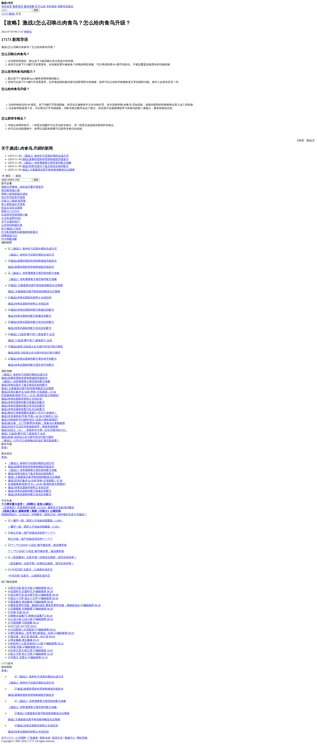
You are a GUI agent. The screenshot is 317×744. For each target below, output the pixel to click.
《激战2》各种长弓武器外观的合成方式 (45, 155)
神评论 (28, 31)
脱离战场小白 (9, 235)
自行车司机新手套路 (13, 197)
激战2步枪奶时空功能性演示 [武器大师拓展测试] (29, 419)
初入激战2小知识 (11, 228)
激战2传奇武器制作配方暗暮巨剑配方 (23, 402)
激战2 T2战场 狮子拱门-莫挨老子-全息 (23, 433)
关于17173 (7, 737)
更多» (4, 447)
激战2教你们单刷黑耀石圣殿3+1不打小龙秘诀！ (29, 412)
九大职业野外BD (11, 218)
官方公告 (40, 6)
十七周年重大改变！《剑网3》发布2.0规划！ (27, 504)
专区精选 (51, 6)
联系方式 (57, 737)
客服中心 (70, 737)
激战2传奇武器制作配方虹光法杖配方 (23, 409)
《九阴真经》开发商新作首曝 (18, 507)
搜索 (36, 10)
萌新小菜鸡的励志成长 (14, 193)
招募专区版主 (65, 6)
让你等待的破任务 (11, 225)
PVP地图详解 (9, 239)
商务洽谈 (45, 737)
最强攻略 (29, 6)
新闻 (18, 176)
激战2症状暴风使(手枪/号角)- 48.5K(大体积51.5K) (29, 416)
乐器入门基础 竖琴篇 (13, 200)
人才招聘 (20, 737)
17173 (4, 13)
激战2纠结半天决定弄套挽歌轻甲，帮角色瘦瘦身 (29, 426)
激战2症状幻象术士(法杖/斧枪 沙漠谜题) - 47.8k (28, 391)
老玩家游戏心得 (10, 190)
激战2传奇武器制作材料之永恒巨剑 (21, 398)
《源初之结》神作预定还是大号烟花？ (64, 514)
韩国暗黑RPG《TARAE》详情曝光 (21, 514)
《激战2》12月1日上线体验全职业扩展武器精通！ (30, 440)
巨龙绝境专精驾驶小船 (14, 214)
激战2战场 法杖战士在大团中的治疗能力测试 (27, 437)
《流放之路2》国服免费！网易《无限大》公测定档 (31, 511)
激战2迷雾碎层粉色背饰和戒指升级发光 (45, 159)
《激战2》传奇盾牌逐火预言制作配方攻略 (46, 162)
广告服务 (32, 737)
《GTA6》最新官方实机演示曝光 (55, 507)
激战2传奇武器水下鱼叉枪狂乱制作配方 (45, 166)
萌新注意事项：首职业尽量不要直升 (22, 186)
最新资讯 (18, 6)
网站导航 (82, 737)
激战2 (12, 13)
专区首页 (6, 6)
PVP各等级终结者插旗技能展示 (19, 232)
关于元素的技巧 (10, 221)
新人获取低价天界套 (13, 204)
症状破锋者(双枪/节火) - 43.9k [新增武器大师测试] (30, 395)
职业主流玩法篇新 (11, 207)
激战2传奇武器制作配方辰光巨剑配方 (23, 405)
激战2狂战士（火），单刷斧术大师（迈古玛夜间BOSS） (34, 430)
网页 (8, 176)
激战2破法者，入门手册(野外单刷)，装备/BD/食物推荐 (33, 423)
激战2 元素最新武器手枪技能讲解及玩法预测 (48, 169)
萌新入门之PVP (10, 211)
